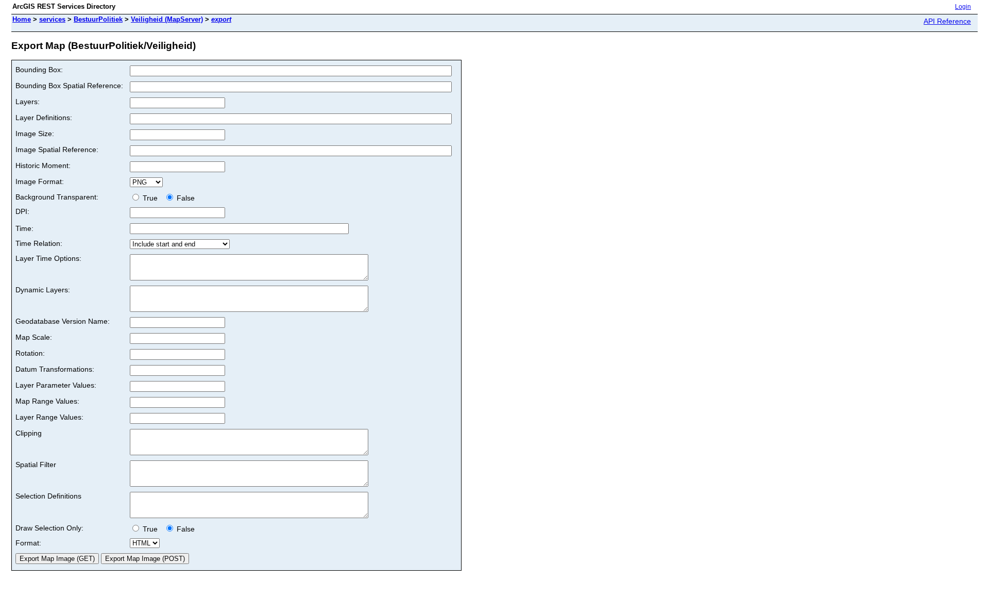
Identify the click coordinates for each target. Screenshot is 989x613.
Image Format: (39, 181)
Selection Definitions (48, 496)
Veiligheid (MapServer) (167, 19)
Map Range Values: (47, 401)
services (52, 19)
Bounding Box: (39, 69)
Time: (24, 228)
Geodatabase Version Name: (62, 321)
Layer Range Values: (49, 417)
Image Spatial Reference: (56, 149)
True (151, 198)
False (185, 198)
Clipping (28, 433)
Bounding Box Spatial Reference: (69, 85)
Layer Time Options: (48, 258)
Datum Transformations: (54, 369)
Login (963, 7)
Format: (28, 543)
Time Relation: (38, 243)
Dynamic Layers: (42, 290)
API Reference (947, 21)
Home (21, 19)
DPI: (22, 211)
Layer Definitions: (43, 117)
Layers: (27, 101)
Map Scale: (33, 337)
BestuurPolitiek (98, 19)
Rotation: (30, 353)
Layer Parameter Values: (55, 385)
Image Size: (34, 133)
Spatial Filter (35, 464)
